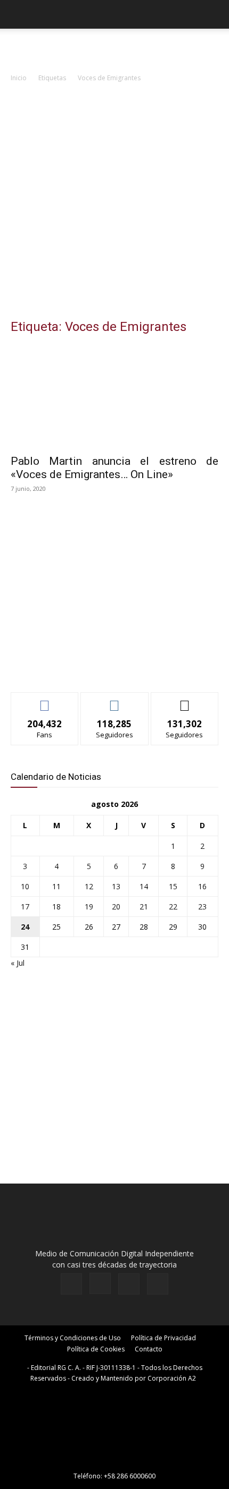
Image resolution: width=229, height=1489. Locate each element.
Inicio (19, 77)
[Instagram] (100, 1283)
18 (56, 906)
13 (116, 886)
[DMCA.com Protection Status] (114, 1461)
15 (173, 886)
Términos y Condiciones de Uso (72, 1337)
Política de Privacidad (163, 1337)
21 (144, 906)
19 (89, 906)
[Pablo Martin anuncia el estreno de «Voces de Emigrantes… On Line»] (114, 396)
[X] (129, 1284)
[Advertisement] (114, 203)
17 (25, 906)
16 (202, 886)
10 (25, 886)
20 (116, 906)
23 (202, 906)
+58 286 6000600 (130, 1476)
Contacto (148, 1349)
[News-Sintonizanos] (90, 666)
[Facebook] (71, 1284)
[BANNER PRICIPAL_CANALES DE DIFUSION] (114, 48)
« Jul (17, 963)
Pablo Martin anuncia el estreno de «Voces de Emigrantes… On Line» (114, 468)
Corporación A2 (172, 1378)
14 (144, 886)
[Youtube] (157, 1284)
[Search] (214, 14)
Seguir (114, 700)
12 (89, 886)
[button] (18, 14)
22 (173, 906)
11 (56, 886)
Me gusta (45, 700)
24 (25, 927)
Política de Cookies (96, 1349)
